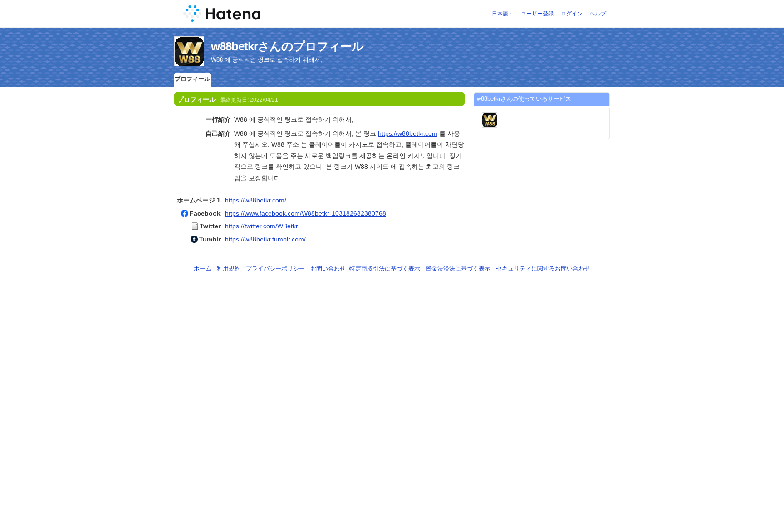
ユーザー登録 (537, 13)
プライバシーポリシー (275, 268)
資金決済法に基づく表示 (458, 268)
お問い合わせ (328, 268)
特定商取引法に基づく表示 (384, 268)
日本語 (500, 13)
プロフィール (192, 78)
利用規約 (228, 268)
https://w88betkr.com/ (255, 200)
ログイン (572, 13)
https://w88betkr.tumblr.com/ (265, 239)
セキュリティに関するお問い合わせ (543, 268)
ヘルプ (598, 13)
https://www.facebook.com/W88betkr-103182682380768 (305, 213)
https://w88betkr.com (407, 133)
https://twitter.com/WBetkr (261, 226)
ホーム (202, 268)
